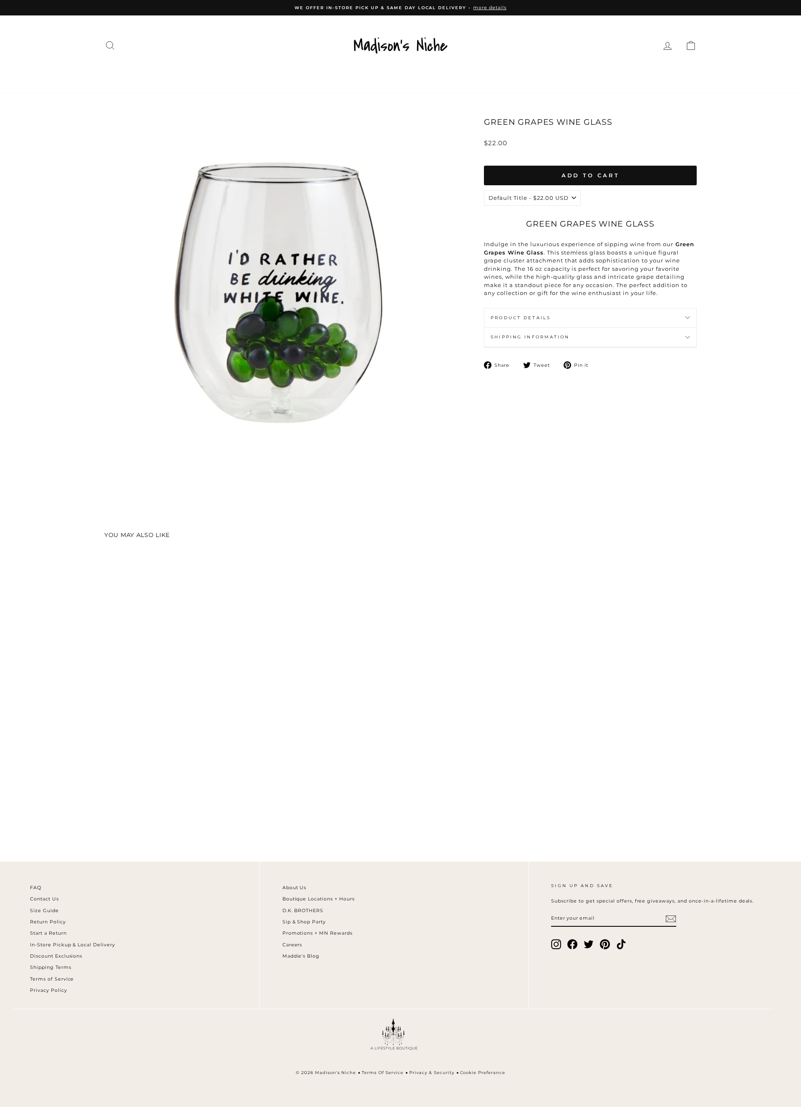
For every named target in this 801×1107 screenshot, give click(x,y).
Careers (292, 945)
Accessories (324, 76)
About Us (294, 887)
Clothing (200, 76)
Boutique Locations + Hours (318, 899)
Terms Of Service (382, 1072)
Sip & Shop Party (304, 922)
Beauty (502, 76)
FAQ (35, 887)
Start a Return (48, 933)
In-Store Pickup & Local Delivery (72, 945)
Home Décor (394, 76)
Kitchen (454, 76)
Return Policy (48, 922)
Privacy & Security (431, 1072)
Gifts (578, 76)
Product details (521, 317)
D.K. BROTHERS (303, 910)
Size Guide (44, 910)
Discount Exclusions (56, 956)
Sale (613, 76)
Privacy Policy (48, 990)
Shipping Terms (50, 967)
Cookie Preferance (483, 1072)
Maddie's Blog (301, 956)
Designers (258, 76)
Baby (542, 76)
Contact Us (44, 899)
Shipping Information (530, 337)
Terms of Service (52, 979)
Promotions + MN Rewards (317, 933)
